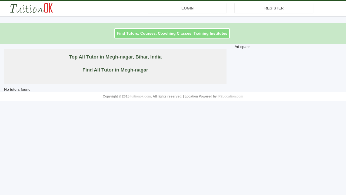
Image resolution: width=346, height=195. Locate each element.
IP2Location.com (230, 96)
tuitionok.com (140, 96)
